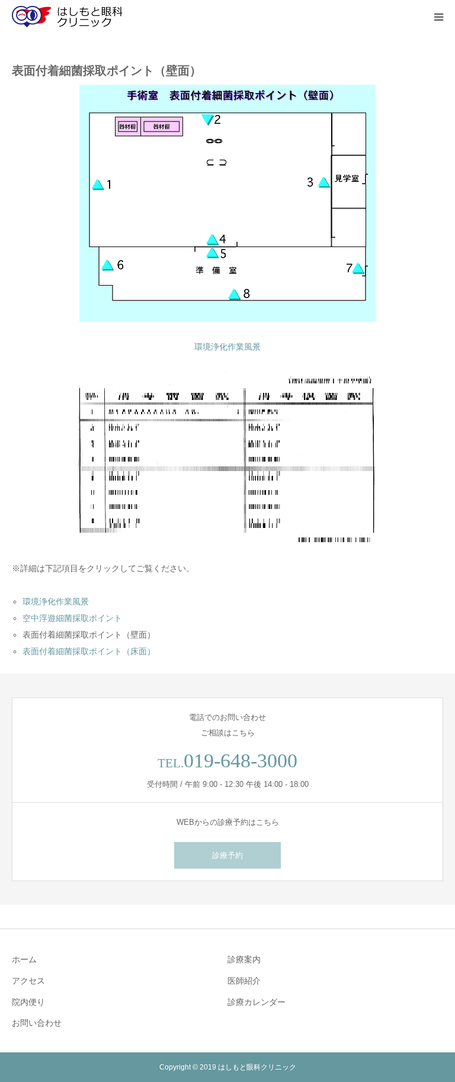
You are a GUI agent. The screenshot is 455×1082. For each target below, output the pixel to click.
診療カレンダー (257, 1002)
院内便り (28, 1002)
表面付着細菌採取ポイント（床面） (89, 651)
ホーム (24, 959)
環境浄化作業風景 (227, 346)
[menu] (438, 16)
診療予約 (227, 855)
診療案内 (244, 959)
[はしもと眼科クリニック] (71, 16)
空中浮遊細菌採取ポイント (72, 618)
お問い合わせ (37, 1022)
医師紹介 (244, 980)
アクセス (28, 980)
